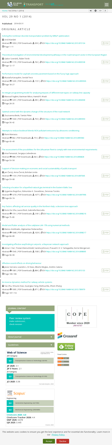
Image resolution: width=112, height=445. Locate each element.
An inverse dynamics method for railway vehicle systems (27, 282)
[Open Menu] (106, 5)
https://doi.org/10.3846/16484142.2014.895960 (64, 138)
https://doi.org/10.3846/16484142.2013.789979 (65, 289)
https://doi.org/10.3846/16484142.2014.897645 (65, 175)
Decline (62, 441)
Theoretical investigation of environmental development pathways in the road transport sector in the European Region (54, 54)
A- (106, 10)
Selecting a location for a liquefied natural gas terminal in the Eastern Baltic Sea (37, 187)
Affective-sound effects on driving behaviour (21, 263)
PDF (107, 43)
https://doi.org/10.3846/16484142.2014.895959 (65, 119)
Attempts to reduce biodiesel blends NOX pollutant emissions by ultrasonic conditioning (40, 130)
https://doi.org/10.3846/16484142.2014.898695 (66, 251)
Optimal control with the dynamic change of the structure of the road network (36, 111)
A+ (100, 10)
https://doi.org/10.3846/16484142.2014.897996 (66, 194)
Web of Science (17, 352)
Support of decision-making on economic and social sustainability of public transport (39, 168)
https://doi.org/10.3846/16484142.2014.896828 (64, 156)
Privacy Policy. (58, 434)
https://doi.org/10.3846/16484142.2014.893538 (65, 62)
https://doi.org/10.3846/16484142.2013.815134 (65, 43)
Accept (49, 441)
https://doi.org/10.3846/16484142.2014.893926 (66, 81)
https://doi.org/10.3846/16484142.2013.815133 (65, 270)
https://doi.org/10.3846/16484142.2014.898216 (66, 213)
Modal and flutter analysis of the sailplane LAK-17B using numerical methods (36, 225)
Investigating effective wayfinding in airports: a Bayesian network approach (35, 244)
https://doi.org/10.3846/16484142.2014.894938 (65, 100)
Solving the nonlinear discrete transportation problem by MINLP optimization (35, 36)
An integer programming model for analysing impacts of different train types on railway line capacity (46, 92)
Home (5, 10)
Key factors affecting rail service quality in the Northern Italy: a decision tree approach (40, 206)
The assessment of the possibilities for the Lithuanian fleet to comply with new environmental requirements (49, 149)
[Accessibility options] (95, 10)
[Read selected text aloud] (91, 10)
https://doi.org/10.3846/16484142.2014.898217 (66, 232)
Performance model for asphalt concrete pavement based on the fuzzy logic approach (40, 73)
